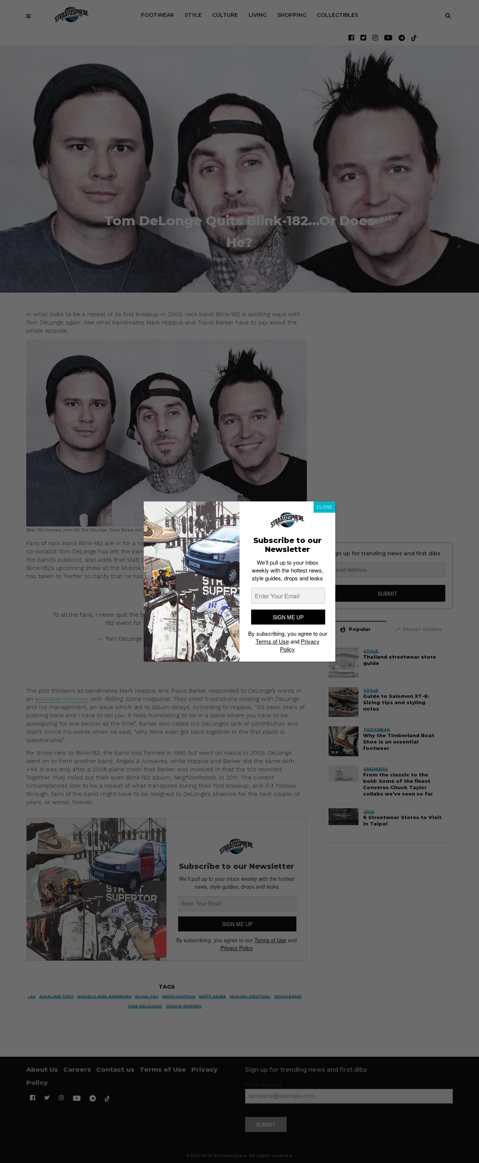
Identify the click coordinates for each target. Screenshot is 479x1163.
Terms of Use (272, 641)
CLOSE (324, 507)
